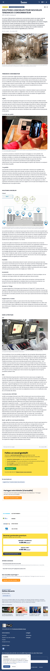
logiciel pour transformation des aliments (13, 482)
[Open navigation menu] (3, 2)
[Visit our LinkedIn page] (3, 648)
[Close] (28, 656)
